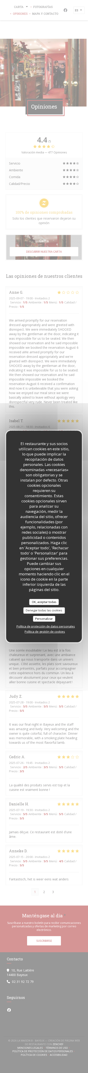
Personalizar (44, 619)
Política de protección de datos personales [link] (45, 626)
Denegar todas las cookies (44, 610)
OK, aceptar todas (44, 602)
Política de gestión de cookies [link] (45, 632)
